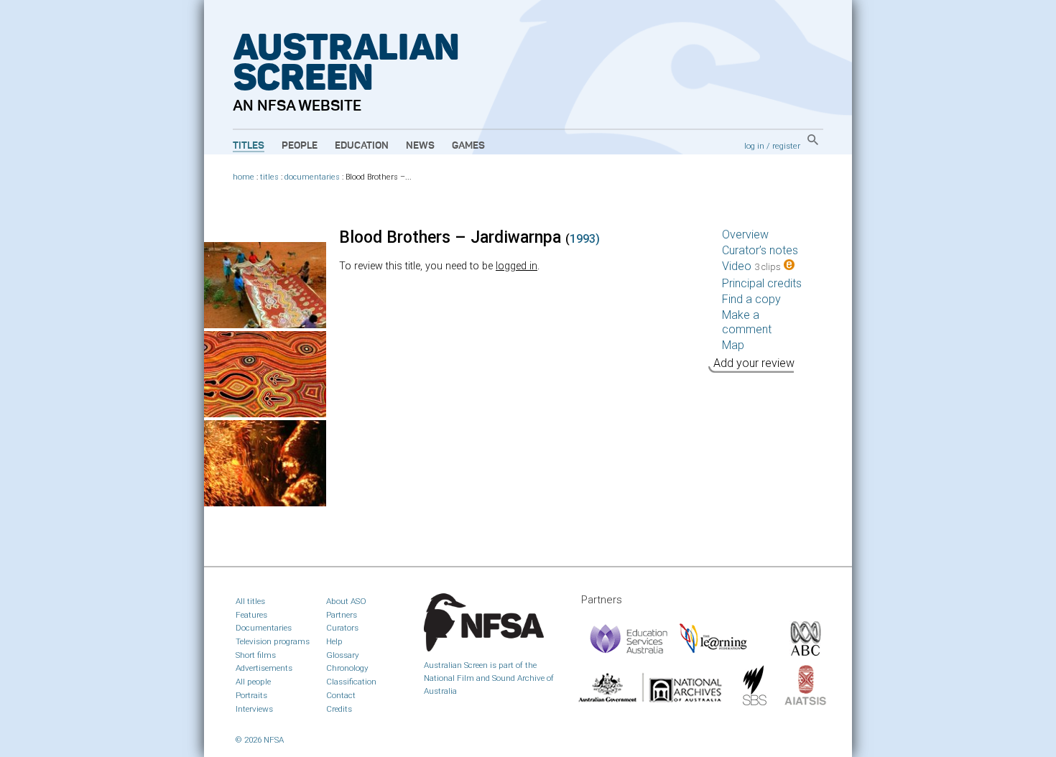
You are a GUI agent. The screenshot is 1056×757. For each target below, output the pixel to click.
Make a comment (747, 322)
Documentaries (264, 628)
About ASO (346, 601)
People (300, 146)
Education (362, 146)
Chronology (347, 668)
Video (751, 266)
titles (269, 177)
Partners (341, 615)
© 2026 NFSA (260, 740)
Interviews (254, 709)
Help (334, 641)
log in (754, 146)
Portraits (251, 695)
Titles (248, 146)
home (243, 177)
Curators (342, 628)
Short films (256, 655)
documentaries (312, 177)
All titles (250, 601)
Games (468, 146)
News (420, 146)
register (786, 146)
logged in (516, 266)
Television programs (273, 641)
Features (251, 615)
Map (733, 345)
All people (253, 682)
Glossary (342, 655)
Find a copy (751, 299)
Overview (745, 234)
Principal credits (762, 283)
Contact (341, 695)
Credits (339, 709)
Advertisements (264, 668)
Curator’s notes (760, 250)
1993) (585, 239)
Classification (351, 682)
